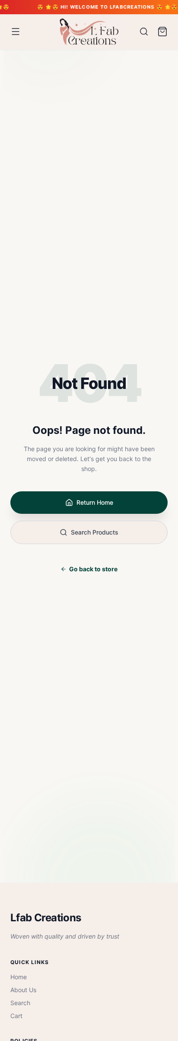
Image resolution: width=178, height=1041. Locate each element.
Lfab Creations (45, 917)
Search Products (94, 532)
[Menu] (15, 31)
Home (18, 977)
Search (20, 1002)
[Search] (144, 31)
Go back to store (93, 569)
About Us (23, 989)
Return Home (94, 502)
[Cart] (162, 31)
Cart (16, 1015)
